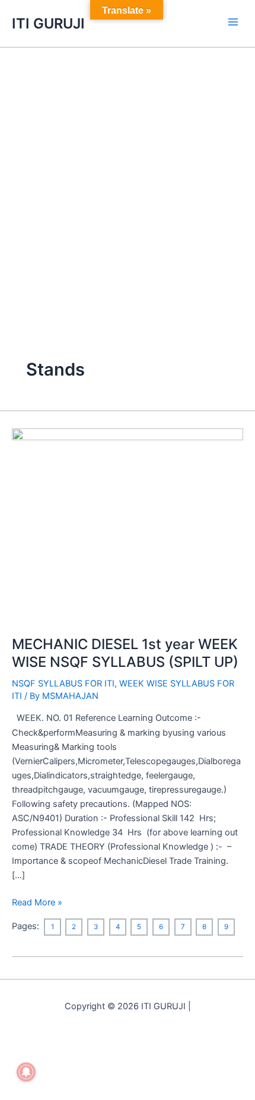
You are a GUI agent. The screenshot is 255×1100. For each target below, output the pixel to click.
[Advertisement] (127, 181)
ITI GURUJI (48, 23)
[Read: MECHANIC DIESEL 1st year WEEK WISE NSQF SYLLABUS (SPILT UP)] (127, 525)
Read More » (37, 901)
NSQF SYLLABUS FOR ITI (63, 683)
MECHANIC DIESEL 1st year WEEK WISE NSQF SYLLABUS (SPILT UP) (125, 652)
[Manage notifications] (26, 1072)
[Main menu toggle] (233, 22)
